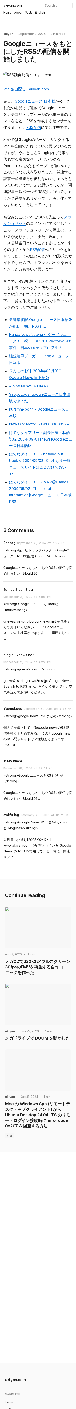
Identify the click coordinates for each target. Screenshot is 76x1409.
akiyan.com (12, 5)
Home (7, 12)
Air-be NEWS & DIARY (29, 386)
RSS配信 (33, 127)
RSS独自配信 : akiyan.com (26, 89)
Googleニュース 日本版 (35, 101)
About (18, 12)
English (40, 12)
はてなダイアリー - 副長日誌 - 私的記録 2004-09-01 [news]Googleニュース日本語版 (40, 439)
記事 (9, 1135)
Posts (29, 12)
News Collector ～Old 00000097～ (39, 424)
